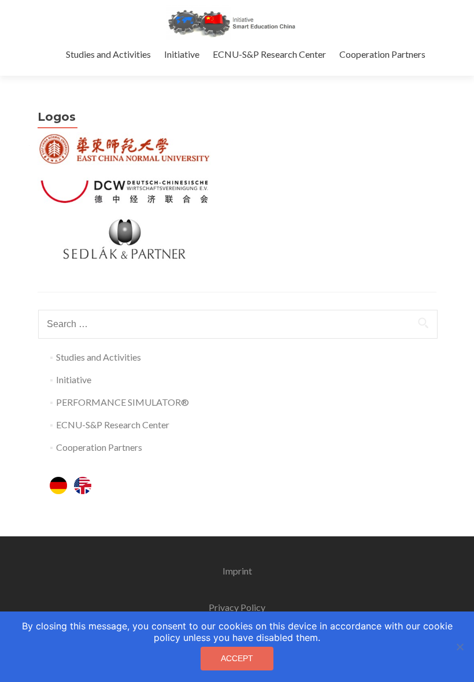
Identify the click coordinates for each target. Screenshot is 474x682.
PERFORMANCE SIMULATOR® (122, 401)
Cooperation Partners (382, 54)
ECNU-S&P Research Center (269, 54)
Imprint (237, 570)
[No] (459, 647)
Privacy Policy (237, 607)
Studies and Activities (108, 54)
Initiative (181, 54)
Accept (237, 658)
